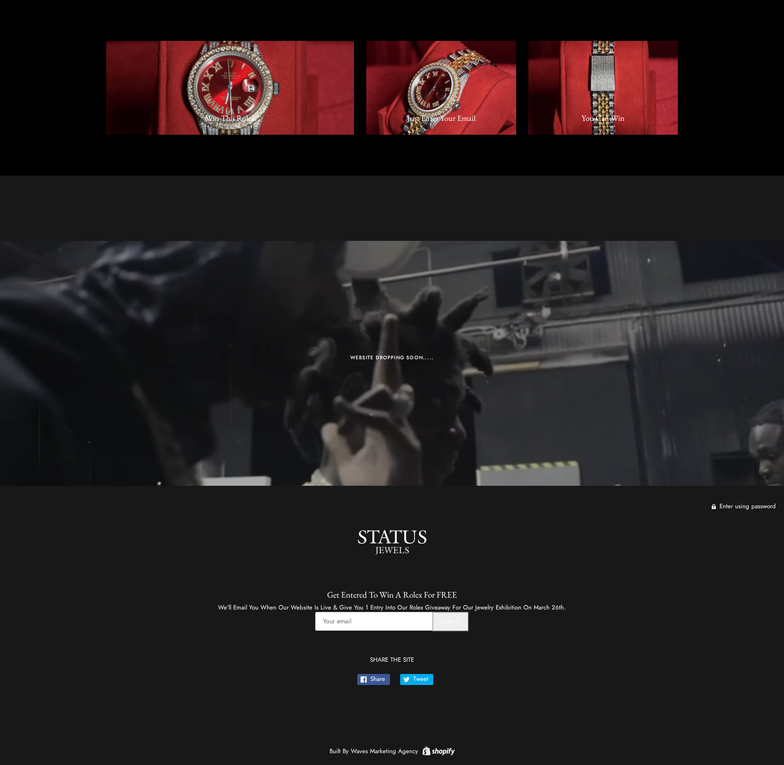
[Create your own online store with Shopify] (437, 750)
